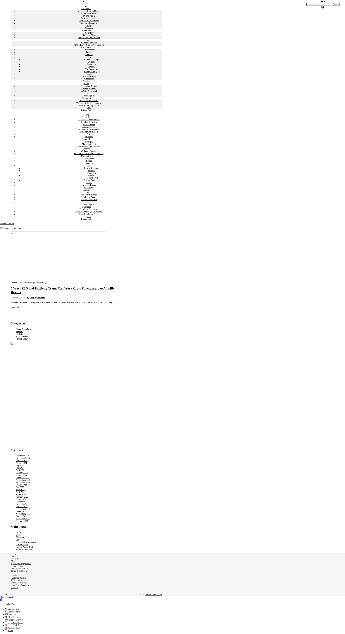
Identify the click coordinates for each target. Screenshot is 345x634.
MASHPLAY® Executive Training (89, 45)
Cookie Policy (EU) (24, 547)
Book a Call (86, 110)
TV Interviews (89, 16)
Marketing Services (89, 42)
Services (86, 40)
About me (20, 537)
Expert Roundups (91, 59)
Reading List (89, 96)
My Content (86, 47)
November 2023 (23, 480)
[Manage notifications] (6, 628)
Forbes (89, 52)
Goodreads (89, 79)
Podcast (89, 74)
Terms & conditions (24, 549)
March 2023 (21, 494)
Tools (89, 93)
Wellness (91, 67)
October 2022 (21, 506)
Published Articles (89, 13)
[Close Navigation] (323, 7)
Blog (89, 57)
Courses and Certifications (89, 37)
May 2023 (20, 489)
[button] (1, 599)
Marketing (91, 64)
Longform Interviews (89, 23)
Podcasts (14, 587)
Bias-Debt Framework (89, 100)
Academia (89, 28)
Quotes (14, 575)
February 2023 (22, 497)
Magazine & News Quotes (89, 11)
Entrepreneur (88, 50)
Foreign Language (91, 71)
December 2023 (22, 477)
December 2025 (22, 456)
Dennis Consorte (7, 223)
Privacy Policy (22, 544)
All (12, 590)
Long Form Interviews (20, 585)
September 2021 (23, 519)
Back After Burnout (89, 86)
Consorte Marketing (153, 594)
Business (91, 62)
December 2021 (22, 511)
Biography (89, 33)
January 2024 (21, 475)
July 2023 (20, 487)
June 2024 (20, 468)
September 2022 (23, 509)
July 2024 (20, 465)
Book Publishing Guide (89, 105)
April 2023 (20, 492)
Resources (86, 98)
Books (86, 83)
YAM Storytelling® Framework (89, 103)
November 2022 (23, 504)
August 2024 (21, 463)
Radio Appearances (89, 18)
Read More (15, 307)
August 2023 (21, 485)
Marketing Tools (89, 35)
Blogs (89, 25)
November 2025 (23, 458)
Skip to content (6, 597)
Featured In (86, 8)
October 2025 (21, 460)
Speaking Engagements (26, 542)
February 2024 (22, 472)
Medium (89, 54)
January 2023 (21, 499)
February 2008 (22, 521)
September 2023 (23, 482)
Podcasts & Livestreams (89, 21)
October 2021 (21, 516)
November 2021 (23, 514)
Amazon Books (89, 76)
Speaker (86, 81)
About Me (86, 30)
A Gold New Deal (89, 91)
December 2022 (22, 502)
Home (86, 6)
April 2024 (20, 470)
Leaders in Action (88, 88)
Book (18, 535)
